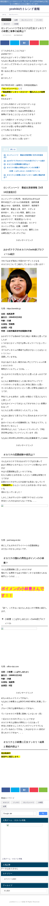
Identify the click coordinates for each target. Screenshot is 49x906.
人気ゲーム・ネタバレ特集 (12, 859)
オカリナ (7, 24)
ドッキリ (39, 20)
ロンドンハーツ (6, 19)
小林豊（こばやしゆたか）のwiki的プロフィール (24, 171)
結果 (16, 20)
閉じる (13, 149)
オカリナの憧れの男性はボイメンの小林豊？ (22, 167)
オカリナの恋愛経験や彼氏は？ (17, 164)
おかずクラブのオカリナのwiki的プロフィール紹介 (24, 161)
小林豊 (16, 24)
